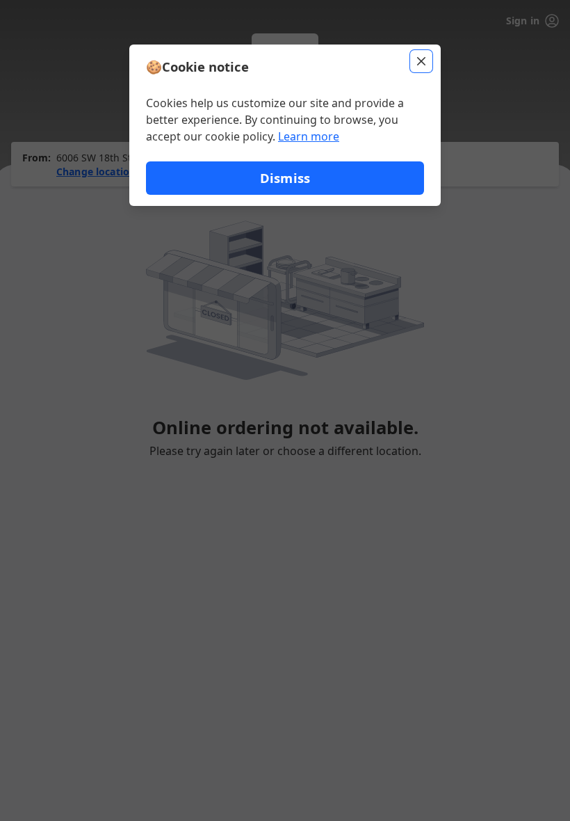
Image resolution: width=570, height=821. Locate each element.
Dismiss (285, 177)
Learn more (308, 136)
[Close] (421, 61)
